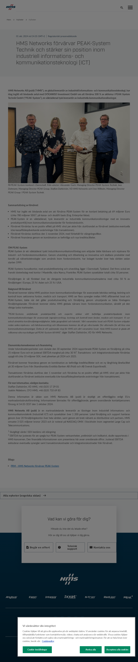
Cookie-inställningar (37, 649)
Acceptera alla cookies (117, 649)
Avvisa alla (90, 649)
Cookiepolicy (48, 641)
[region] (76, 637)
